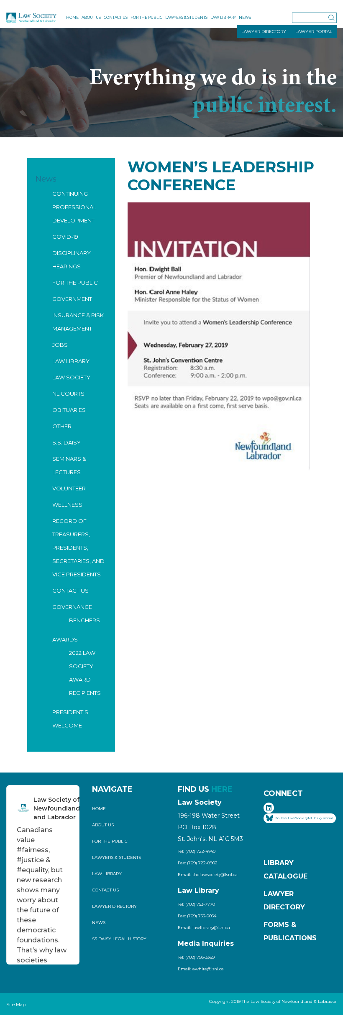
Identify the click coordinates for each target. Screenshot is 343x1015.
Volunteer (69, 488)
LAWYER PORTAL (313, 31)
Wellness (67, 504)
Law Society (71, 377)
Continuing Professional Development (74, 207)
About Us (91, 17)
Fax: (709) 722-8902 (198, 863)
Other (62, 426)
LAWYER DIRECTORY (263, 31)
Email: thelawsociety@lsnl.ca (208, 874)
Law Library (223, 17)
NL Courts (68, 393)
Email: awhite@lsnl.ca (201, 969)
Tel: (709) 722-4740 (196, 851)
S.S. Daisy (66, 442)
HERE (222, 789)
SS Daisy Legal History (119, 939)
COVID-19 (65, 236)
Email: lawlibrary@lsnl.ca (204, 927)
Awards (65, 639)
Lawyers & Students (186, 17)
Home (72, 17)
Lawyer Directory (114, 906)
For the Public (146, 17)
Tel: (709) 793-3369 (196, 957)
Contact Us (116, 17)
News (245, 17)
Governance (72, 606)
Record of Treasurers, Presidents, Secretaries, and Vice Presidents (78, 548)
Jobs (60, 344)
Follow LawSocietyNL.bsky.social (304, 818)
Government (72, 298)
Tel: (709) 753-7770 (196, 904)
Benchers (84, 620)
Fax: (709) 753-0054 (197, 916)
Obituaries (69, 410)
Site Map (16, 1004)
